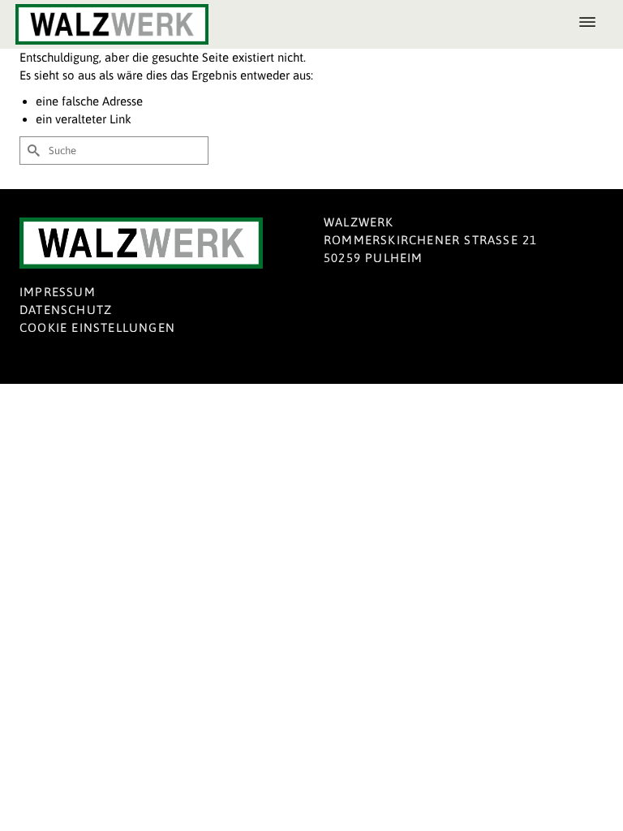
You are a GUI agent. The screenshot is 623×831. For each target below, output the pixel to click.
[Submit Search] (31, 150)
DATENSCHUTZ (65, 309)
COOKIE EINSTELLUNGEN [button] (97, 327)
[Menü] (587, 24)
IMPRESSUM (57, 292)
